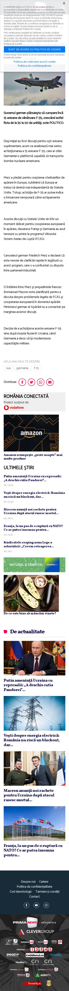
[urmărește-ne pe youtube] (36, 905)
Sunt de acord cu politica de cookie (34, 49)
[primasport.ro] (34, 949)
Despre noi (28, 881)
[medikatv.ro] (21, 962)
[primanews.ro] (43, 942)
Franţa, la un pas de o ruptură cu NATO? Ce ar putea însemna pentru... (33, 528)
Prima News (25, 922)
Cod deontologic (21, 891)
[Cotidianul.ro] (35, 955)
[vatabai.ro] (48, 983)
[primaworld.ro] (23, 975)
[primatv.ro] (8, 942)
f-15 (36, 368)
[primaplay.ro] (57, 942)
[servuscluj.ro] (31, 983)
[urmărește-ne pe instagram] (46, 905)
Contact (34, 896)
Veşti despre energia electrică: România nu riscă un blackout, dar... (34, 495)
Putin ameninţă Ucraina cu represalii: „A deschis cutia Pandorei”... (33, 478)
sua (8, 368)
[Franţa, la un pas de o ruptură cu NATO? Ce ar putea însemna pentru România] (34, 823)
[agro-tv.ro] (43, 975)
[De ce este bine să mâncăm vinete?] (31, 593)
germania (22, 368)
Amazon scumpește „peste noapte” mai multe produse (33, 457)
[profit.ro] (13, 955)
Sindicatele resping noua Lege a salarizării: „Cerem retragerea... (29, 544)
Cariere (43, 881)
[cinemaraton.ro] (35, 962)
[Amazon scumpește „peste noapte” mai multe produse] (31, 433)
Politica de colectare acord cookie (34, 62)
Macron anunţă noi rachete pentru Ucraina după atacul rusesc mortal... (31, 511)
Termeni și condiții (47, 891)
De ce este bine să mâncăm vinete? (30, 613)
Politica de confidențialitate (34, 886)
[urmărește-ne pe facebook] (26, 905)
